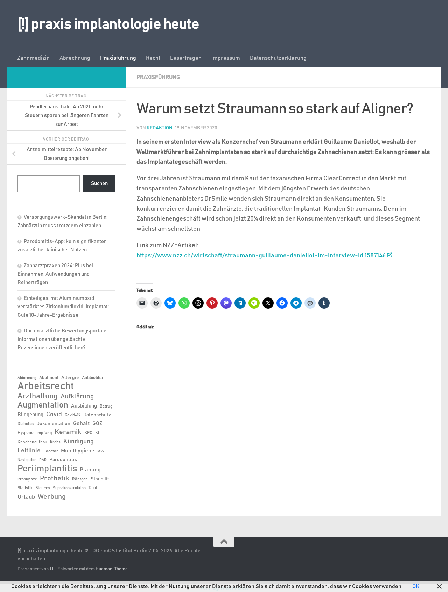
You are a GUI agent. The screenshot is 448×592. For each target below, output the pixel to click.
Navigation (27, 460)
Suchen (99, 183)
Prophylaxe (27, 479)
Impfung (44, 433)
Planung (90, 469)
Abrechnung (74, 58)
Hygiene (26, 433)
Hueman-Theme (112, 569)
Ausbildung (84, 406)
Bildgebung (30, 414)
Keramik (68, 432)
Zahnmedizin (33, 58)
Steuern (42, 488)
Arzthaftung (38, 396)
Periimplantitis (47, 468)
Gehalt (81, 423)
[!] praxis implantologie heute (108, 24)
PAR (43, 460)
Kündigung (78, 441)
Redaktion (160, 128)
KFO (88, 433)
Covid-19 (72, 415)
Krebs (55, 442)
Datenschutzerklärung (278, 58)
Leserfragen (186, 58)
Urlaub (26, 497)
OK (415, 586)
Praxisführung (118, 58)
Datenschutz (97, 414)
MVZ (101, 451)
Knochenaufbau (32, 442)
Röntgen (80, 479)
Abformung (27, 378)
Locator (50, 451)
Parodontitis (63, 459)
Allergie (70, 377)
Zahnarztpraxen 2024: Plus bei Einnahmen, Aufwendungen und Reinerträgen (55, 274)
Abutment (48, 378)
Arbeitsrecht (46, 386)
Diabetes (26, 424)
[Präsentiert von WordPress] (51, 569)
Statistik (25, 488)
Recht (153, 58)
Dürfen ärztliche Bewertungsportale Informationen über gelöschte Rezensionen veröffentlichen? (62, 339)
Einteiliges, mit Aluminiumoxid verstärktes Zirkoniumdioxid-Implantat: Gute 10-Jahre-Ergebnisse (63, 307)
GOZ (97, 423)
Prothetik (54, 478)
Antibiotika (92, 378)
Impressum (225, 58)
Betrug (106, 406)
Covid (54, 414)
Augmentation (43, 405)
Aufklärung (77, 396)
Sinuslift (100, 479)
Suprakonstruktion (69, 488)
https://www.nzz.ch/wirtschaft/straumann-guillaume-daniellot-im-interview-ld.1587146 (261, 256)
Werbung (52, 496)
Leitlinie (29, 451)
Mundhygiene (77, 450)
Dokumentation (53, 423)
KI (97, 433)
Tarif (93, 488)
